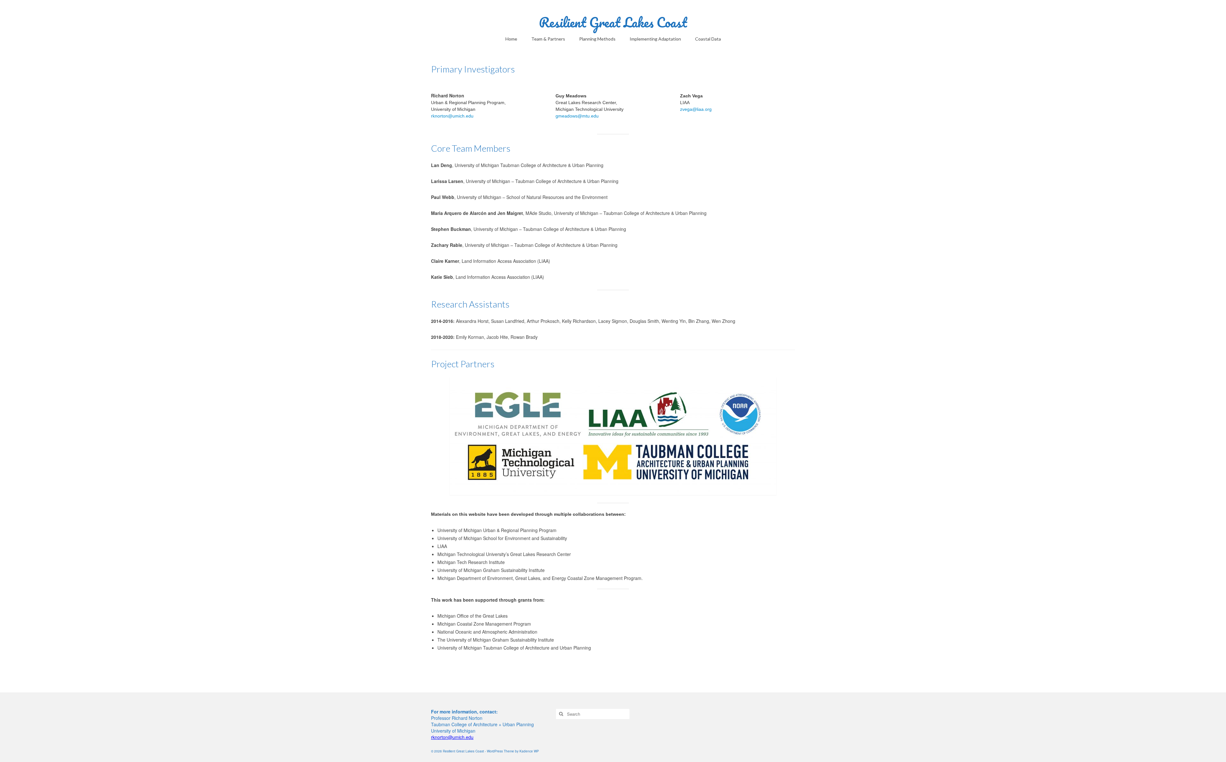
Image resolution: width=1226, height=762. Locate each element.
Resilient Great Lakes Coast (613, 22)
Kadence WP (529, 751)
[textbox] (613, 554)
